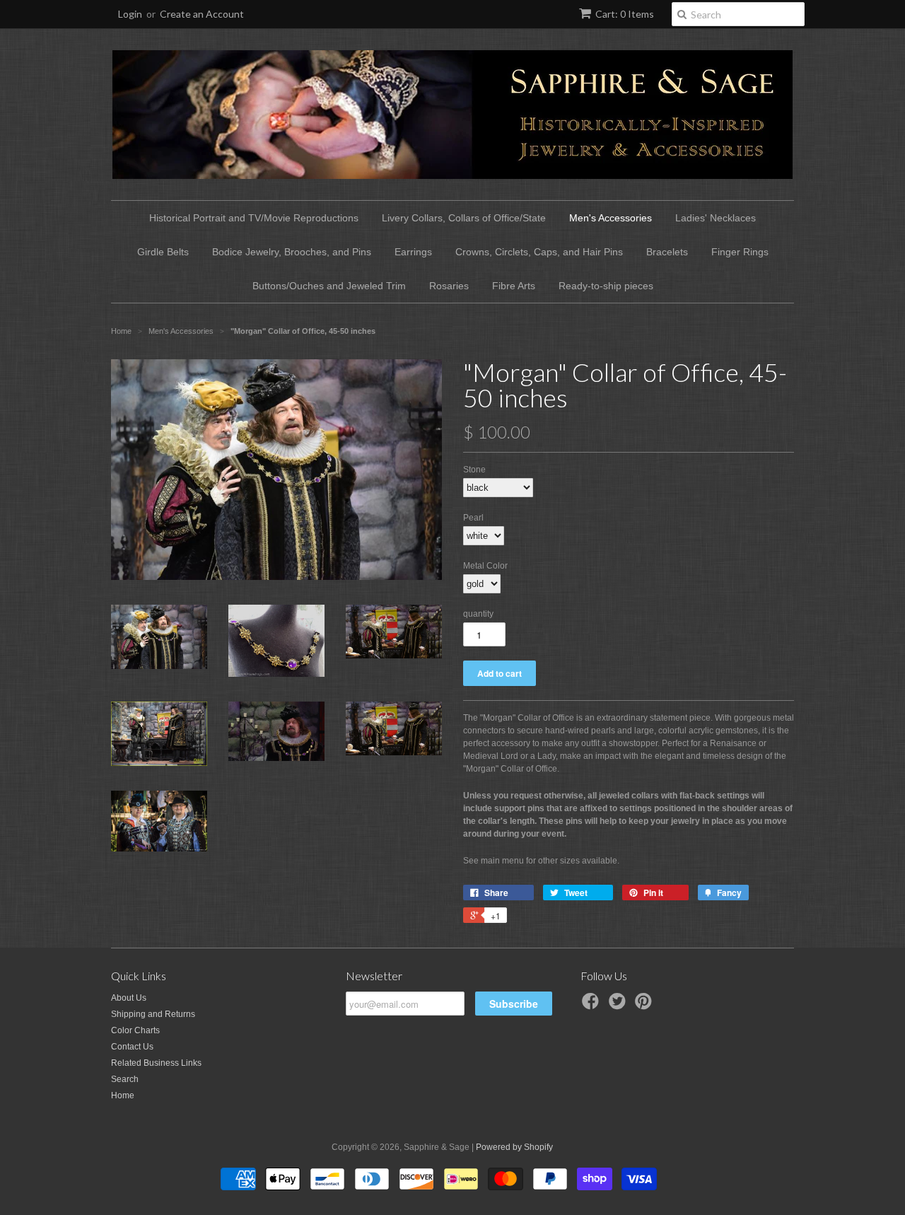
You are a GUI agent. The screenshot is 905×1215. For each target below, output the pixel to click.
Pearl (473, 518)
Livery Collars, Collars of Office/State (464, 217)
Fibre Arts (513, 285)
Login (130, 14)
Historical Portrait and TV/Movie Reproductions (253, 217)
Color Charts (135, 1030)
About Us (128, 998)
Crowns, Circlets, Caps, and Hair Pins (539, 251)
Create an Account (202, 14)
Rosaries (449, 285)
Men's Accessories (610, 217)
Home (122, 1095)
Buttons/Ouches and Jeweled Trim (329, 285)
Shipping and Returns (153, 1014)
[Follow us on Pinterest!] (645, 1005)
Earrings (413, 251)
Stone (474, 470)
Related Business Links (156, 1063)
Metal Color (485, 566)
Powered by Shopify (514, 1147)
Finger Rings (740, 251)
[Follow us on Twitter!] (619, 1005)
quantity (478, 614)
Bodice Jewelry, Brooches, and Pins (291, 251)
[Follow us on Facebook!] (592, 1005)
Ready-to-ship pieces (606, 285)
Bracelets (667, 251)
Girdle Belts (163, 251)
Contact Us (132, 1047)
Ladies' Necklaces (715, 217)
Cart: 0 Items (624, 14)
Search (125, 1079)
